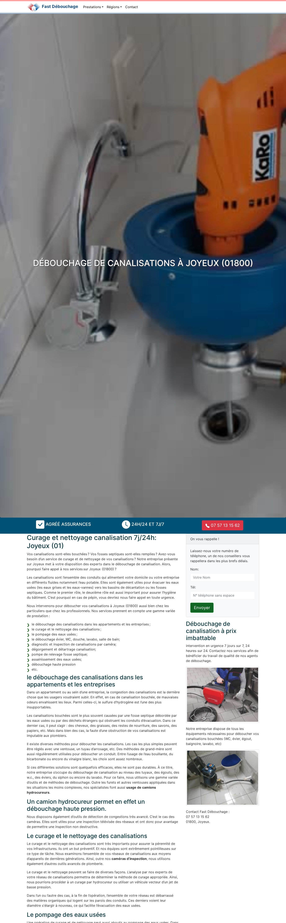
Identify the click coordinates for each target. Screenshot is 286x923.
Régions (113, 7)
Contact (131, 7)
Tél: (193, 587)
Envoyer (202, 607)
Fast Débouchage (60, 6)
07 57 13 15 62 (225, 525)
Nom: (194, 569)
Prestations (92, 7)
